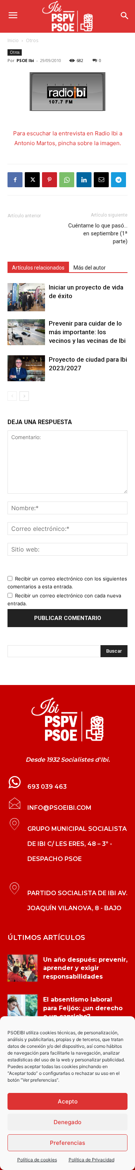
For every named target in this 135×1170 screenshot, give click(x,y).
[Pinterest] (49, 179)
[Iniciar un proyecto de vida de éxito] (26, 297)
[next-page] (24, 396)
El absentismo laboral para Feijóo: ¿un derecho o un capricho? (83, 1008)
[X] (32, 179)
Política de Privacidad (91, 1159)
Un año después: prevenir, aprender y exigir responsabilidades (85, 968)
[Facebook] (15, 179)
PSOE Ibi (25, 60)
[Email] (101, 179)
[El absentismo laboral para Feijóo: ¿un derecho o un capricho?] (23, 1007)
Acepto (68, 1101)
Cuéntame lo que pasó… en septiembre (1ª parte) (98, 233)
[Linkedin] (84, 179)
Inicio (13, 40)
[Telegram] (118, 179)
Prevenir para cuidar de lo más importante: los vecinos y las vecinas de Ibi (87, 332)
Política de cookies (37, 1159)
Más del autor (90, 268)
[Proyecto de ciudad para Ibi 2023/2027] (26, 368)
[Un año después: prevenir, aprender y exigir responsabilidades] (23, 968)
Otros (32, 40)
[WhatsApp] (66, 179)
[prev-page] (12, 396)
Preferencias (67, 1142)
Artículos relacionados (38, 268)
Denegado (67, 1122)
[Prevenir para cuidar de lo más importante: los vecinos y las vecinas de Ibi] (26, 332)
